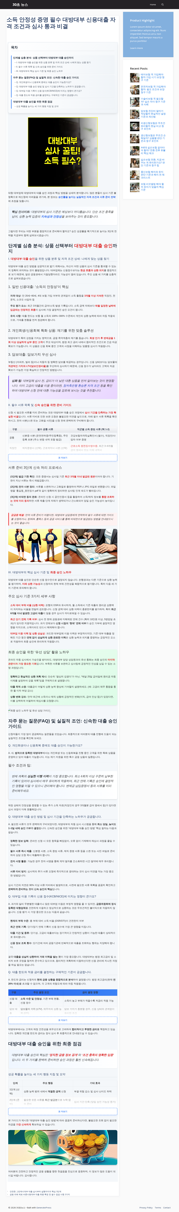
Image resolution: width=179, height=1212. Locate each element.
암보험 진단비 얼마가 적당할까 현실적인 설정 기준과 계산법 (153, 113)
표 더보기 (62, 457)
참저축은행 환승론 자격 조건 (81, 385)
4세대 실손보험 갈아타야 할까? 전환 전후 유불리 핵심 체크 (153, 150)
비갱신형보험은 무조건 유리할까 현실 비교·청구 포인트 (153, 125)
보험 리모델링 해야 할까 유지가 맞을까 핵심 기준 (152, 186)
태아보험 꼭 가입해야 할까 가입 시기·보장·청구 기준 (152, 77)
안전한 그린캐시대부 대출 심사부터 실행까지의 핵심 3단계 (35, 1191)
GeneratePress (43, 1207)
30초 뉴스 (20, 4)
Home (153, 4)
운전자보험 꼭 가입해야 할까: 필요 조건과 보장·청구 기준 (153, 89)
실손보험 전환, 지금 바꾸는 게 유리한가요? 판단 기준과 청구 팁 (153, 162)
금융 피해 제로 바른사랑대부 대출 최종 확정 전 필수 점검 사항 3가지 (40, 1194)
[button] (162, 4)
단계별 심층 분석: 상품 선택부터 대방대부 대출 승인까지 (43, 57)
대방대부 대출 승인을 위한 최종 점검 (32, 101)
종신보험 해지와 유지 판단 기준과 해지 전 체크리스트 (152, 174)
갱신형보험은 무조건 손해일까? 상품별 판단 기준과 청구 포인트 (153, 138)
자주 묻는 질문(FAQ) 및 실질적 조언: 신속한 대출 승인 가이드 (46, 77)
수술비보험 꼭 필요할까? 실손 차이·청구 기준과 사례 (153, 101)
